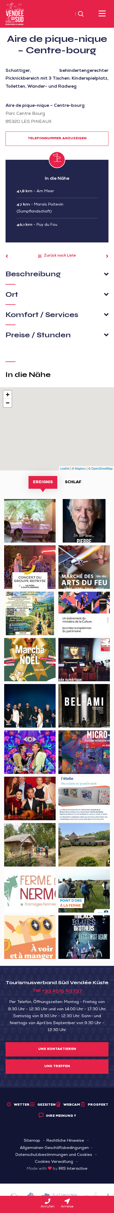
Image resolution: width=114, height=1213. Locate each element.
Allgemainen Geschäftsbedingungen (54, 1148)
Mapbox (80, 468)
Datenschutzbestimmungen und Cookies (53, 1155)
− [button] (7, 402)
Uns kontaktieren (57, 1049)
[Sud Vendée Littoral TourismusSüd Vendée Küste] (15, 14)
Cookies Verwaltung (54, 1162)
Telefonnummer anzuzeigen (57, 138)
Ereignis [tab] (43, 482)
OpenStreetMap (102, 468)
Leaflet (64, 468)
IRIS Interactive (73, 1169)
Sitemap (32, 1141)
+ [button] (7, 394)
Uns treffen (57, 1066)
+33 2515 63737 (62, 990)
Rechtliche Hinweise (65, 1141)
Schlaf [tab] (73, 482)
